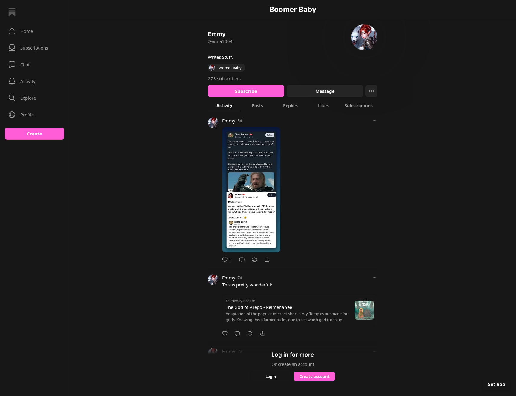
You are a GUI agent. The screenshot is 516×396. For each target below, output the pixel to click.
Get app (496, 384)
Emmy (228, 121)
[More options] (374, 120)
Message (325, 91)
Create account (315, 376)
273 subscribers (224, 78)
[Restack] (254, 259)
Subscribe (246, 91)
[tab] (224, 105)
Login (270, 376)
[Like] (225, 333)
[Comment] (242, 259)
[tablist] (292, 105)
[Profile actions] (371, 91)
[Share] (267, 259)
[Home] (12, 12)
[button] (34, 31)
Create (34, 134)
